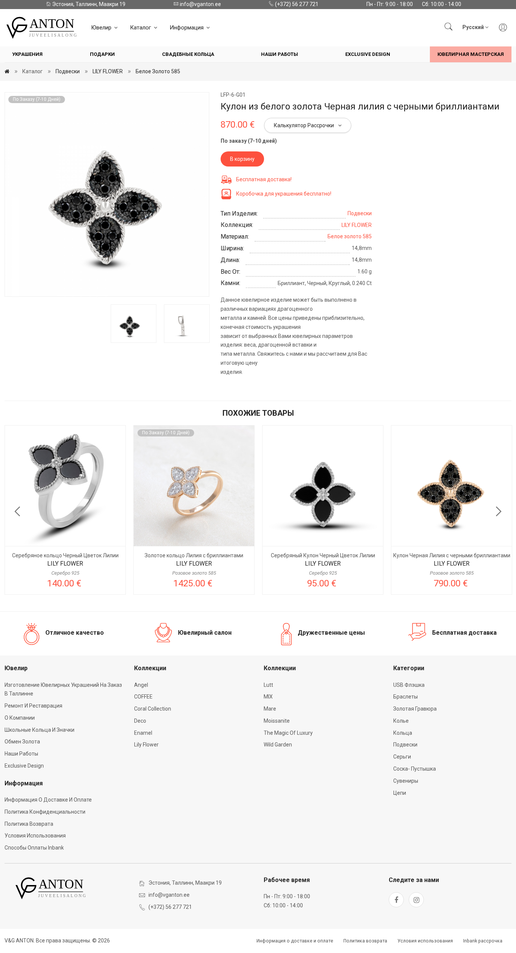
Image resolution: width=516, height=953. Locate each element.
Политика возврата (29, 824)
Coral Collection (152, 709)
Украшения (27, 54)
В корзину (242, 159)
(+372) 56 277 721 (296, 4)
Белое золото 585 (158, 71)
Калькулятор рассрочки (304, 125)
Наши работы (279, 54)
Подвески (68, 71)
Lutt (268, 685)
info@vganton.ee (200, 4)
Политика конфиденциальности (45, 812)
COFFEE (143, 697)
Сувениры (405, 781)
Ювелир (102, 27)
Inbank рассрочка (482, 941)
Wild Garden (278, 745)
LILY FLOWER (108, 71)
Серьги (402, 757)
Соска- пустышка (414, 769)
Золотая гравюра (415, 709)
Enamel (143, 733)
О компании (20, 718)
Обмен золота (22, 742)
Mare (270, 709)
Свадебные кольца (188, 54)
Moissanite (277, 721)
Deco (140, 721)
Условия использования (35, 836)
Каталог (141, 27)
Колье (401, 721)
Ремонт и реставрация (33, 706)
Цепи (399, 793)
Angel (141, 685)
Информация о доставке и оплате (48, 800)
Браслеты (405, 697)
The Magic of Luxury (288, 733)
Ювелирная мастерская (470, 54)
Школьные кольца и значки (39, 730)
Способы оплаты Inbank (34, 848)
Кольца (402, 733)
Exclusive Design (367, 54)
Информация (187, 27)
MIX (268, 697)
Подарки (102, 54)
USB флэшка (409, 685)
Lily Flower (146, 745)
